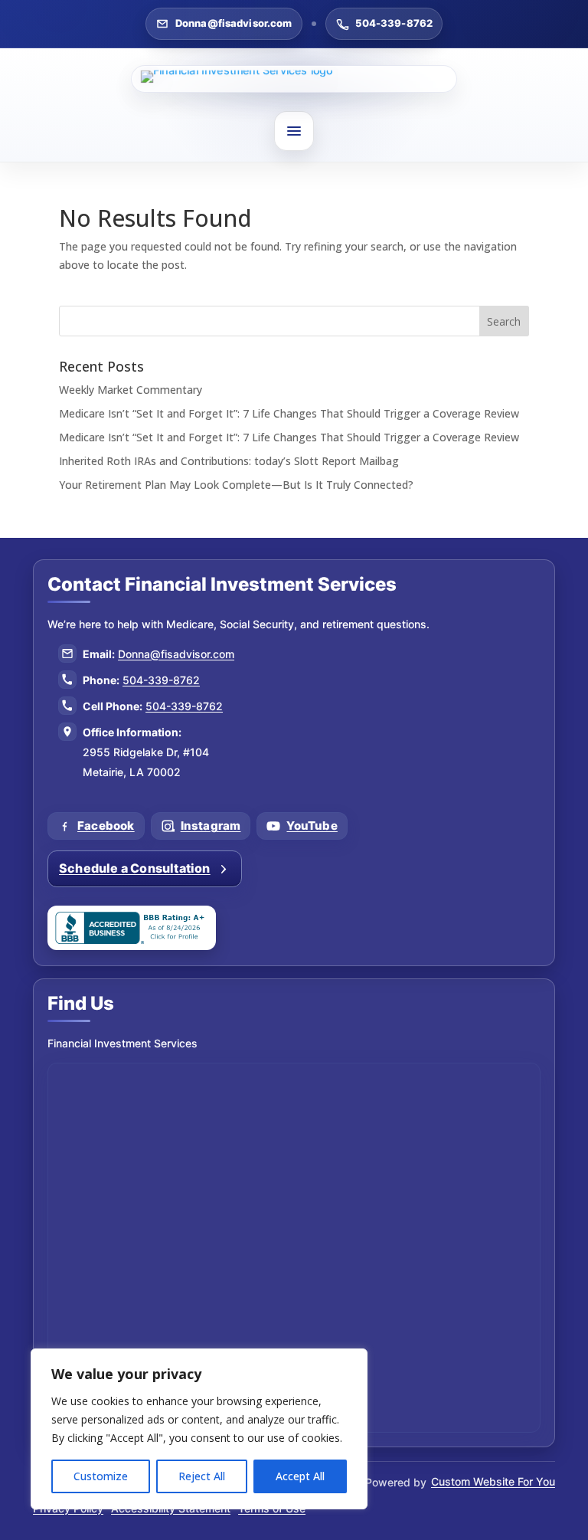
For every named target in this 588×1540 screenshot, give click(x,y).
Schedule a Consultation (135, 868)
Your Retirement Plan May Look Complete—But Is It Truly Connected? (236, 484)
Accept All (300, 1476)
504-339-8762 (394, 23)
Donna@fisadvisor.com (233, 23)
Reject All (201, 1476)
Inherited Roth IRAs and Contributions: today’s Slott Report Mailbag (229, 461)
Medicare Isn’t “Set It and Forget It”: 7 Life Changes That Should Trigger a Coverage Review (289, 413)
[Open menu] (294, 131)
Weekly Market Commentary (130, 389)
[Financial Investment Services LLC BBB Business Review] (131, 928)
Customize (101, 1476)
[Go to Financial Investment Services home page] (294, 79)
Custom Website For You (493, 1481)
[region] (199, 1428)
